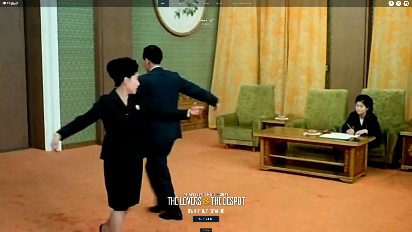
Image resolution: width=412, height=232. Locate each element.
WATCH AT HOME (206, 219)
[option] (206, 22)
